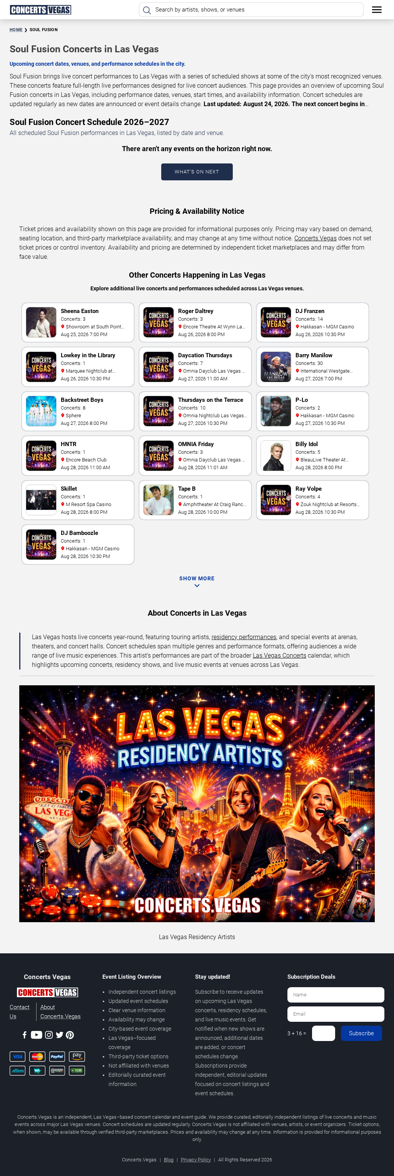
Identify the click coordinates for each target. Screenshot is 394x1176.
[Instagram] (48, 1036)
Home (16, 29)
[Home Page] (40, 9)
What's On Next (197, 172)
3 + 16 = (296, 1033)
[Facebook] (24, 1036)
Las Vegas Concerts (279, 655)
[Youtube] (36, 1036)
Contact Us (20, 1012)
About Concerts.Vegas (60, 1012)
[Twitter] (59, 1036)
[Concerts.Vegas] (47, 993)
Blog (169, 1160)
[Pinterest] (70, 1036)
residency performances (244, 637)
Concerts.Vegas (315, 238)
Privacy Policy (196, 1160)
